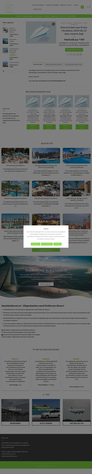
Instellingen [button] (57, 244)
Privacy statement (47, 244)
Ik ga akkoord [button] (35, 244)
